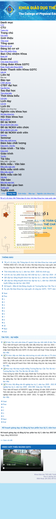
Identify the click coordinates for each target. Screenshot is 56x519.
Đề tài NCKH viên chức (9, 125)
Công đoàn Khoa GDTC (9, 62)
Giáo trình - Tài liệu (8, 146)
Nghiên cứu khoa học (46, 194)
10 (4, 326)
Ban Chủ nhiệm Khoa (9, 51)
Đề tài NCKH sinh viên (9, 130)
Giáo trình (4, 151)
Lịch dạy (4, 98)
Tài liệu (3, 156)
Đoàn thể (4, 56)
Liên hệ (3, 72)
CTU (2, 25)
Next (5, 329)
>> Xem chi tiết (6, 440)
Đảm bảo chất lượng (8, 140)
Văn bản (4, 177)
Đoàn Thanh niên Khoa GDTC (12, 67)
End (5, 332)
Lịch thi (3, 104)
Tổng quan (4, 41)
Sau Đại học (5, 88)
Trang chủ (4, 30)
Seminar (4, 135)
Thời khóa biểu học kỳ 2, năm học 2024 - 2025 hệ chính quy (27, 272)
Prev (5, 296)
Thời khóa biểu (6, 93)
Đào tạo (32, 194)
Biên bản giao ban (7, 182)
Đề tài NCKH (5, 119)
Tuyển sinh (5, 188)
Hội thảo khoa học (7, 114)
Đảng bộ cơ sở (6, 46)
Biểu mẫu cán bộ (7, 172)
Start (5, 293)
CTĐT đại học (6, 83)
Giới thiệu (4, 35)
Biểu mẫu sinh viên (8, 167)
